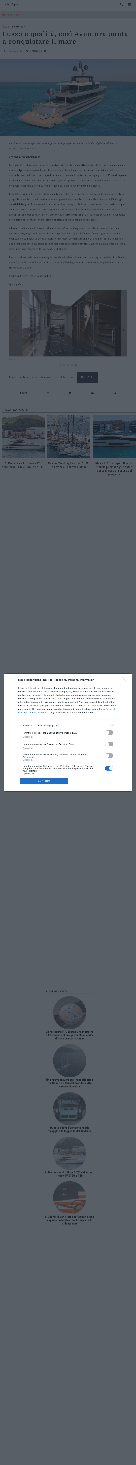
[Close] (125, 680)
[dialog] (68, 732)
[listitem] (68, 725)
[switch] (109, 732)
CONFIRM (44, 781)
